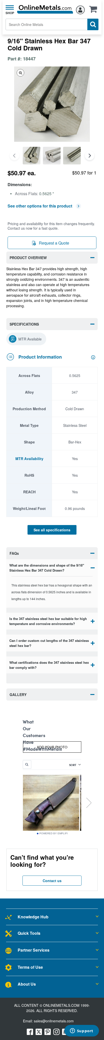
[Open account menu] (80, 9)
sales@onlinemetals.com (54, 1020)
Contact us (52, 880)
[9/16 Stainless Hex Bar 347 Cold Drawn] (31, 155)
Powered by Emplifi (53, 833)
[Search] (92, 24)
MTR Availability (29, 458)
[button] (94, 11)
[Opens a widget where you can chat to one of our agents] (81, 1031)
